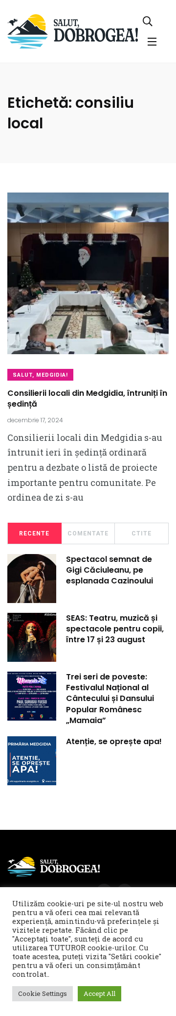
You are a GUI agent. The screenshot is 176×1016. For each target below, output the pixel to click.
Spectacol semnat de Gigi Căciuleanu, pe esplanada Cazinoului (109, 570)
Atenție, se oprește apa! (114, 741)
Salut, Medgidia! (40, 375)
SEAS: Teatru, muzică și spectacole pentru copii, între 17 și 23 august (115, 629)
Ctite (142, 533)
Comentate (88, 533)
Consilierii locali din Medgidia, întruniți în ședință (87, 398)
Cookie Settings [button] (42, 993)
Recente (34, 533)
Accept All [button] (99, 993)
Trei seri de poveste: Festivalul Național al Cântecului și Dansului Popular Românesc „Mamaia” (110, 698)
